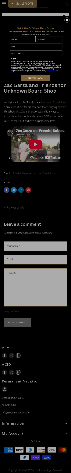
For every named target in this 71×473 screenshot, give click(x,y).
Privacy (13, 72)
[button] (67, 20)
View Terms (51, 70)
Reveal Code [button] (35, 77)
